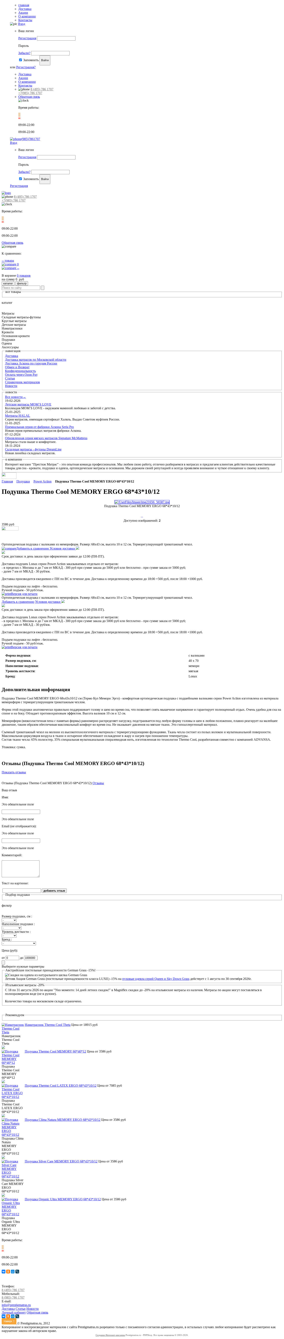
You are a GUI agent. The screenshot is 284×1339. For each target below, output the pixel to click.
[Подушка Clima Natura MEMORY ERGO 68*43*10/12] (13, 1134)
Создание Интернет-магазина (110, 1335)
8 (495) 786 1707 (42, 89)
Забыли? (24, 53)
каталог (8, 283)
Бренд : (7, 939)
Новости (11, 386)
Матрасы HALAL (17, 415)
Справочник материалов (22, 382)
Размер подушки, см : (17, 916)
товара (8, 260)
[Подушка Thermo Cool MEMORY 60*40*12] (13, 1062)
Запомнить (31, 60)
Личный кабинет (14, 1312)
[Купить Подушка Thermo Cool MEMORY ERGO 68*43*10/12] (10, 529)
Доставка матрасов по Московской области (35, 359)
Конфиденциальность (20, 371)
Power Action (42, 481)
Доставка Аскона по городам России (31, 363)
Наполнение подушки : (18, 924)
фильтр (21, 283)
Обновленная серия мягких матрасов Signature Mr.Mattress (46, 438)
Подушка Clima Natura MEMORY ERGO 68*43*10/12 (62, 1119)
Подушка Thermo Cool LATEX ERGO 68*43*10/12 (60, 1085)
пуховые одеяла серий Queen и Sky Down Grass (155, 979)
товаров (24, 275)
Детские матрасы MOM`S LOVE (28, 404)
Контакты (25, 20)
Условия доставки (63, 548)
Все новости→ (15, 397)
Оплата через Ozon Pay (21, 374)
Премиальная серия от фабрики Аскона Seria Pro (39, 427)
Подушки (23, 481)
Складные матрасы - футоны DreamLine (33, 449)
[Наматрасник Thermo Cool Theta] (13, 1032)
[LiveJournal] (17, 1271)
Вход (21, 24)
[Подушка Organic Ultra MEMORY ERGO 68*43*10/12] (13, 1214)
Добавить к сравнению (33, 548)
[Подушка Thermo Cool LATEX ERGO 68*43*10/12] (13, 1097)
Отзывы (98, 783)
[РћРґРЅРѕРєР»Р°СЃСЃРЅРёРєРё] (8, 1271)
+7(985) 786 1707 (30, 93)
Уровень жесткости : (16, 931)
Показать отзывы (14, 772)
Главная (7, 481)
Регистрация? (26, 67)
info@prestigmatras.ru (16, 1305)
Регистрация (27, 38)
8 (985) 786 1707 (13, 1297)
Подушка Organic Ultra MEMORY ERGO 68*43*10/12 (63, 1199)
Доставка (24, 9)
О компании (27, 16)
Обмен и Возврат (17, 367)
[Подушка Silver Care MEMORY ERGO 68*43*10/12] (13, 1176)
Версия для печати (24, 594)
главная (23, 5)
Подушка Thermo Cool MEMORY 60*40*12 (55, 1051)
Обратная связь (29, 96)
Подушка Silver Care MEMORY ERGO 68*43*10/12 (61, 1161)
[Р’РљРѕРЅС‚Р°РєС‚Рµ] (3, 1271)
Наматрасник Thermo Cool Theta (47, 1025)
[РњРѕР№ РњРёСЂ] (13, 1271)
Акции (23, 12)
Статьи (10, 378)
